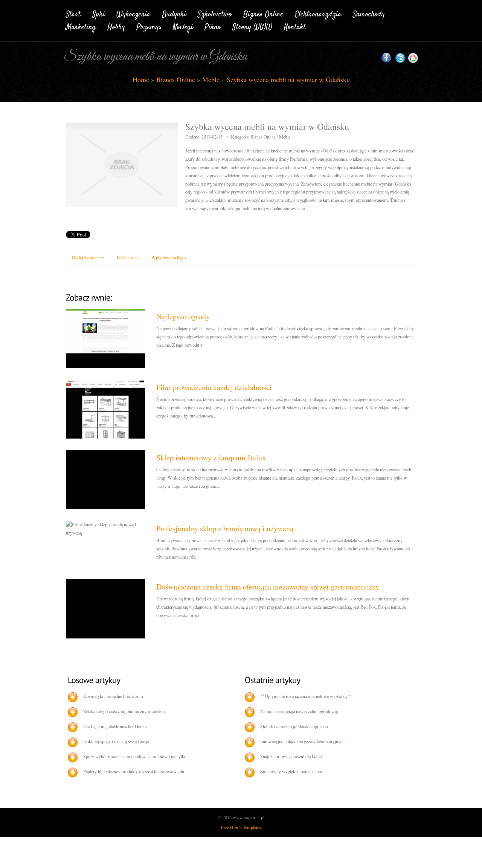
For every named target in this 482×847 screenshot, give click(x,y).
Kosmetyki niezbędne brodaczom (113, 696)
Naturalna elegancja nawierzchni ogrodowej (299, 711)
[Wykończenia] (133, 13)
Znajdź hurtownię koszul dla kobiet (291, 756)
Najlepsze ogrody (183, 316)
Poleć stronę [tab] (128, 257)
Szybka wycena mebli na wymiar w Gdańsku (288, 79)
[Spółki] (99, 13)
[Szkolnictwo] (215, 13)
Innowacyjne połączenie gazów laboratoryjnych (302, 741)
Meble (211, 79)
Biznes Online (175, 79)
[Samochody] (368, 13)
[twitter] (400, 58)
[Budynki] (174, 13)
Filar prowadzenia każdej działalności (214, 387)
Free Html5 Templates (241, 827)
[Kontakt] (294, 26)
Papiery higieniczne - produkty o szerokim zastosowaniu (133, 771)
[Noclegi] (183, 26)
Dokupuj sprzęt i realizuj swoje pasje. (116, 741)
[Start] (73, 13)
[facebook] (386, 58)
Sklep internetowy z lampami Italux (211, 457)
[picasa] (413, 58)
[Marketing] (81, 26)
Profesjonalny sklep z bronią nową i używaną (224, 528)
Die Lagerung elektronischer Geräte (114, 726)
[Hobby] (116, 26)
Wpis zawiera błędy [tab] (169, 257)
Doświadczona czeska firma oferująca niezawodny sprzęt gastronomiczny (267, 587)
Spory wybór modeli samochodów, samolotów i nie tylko (134, 756)
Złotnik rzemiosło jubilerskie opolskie (294, 726)
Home (141, 79)
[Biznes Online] (263, 13)
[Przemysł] (149, 26)
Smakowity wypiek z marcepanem (291, 771)
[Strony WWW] (252, 26)
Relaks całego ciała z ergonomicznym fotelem (124, 711)
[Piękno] (213, 26)
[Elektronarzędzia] (318, 13)
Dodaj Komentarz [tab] (88, 257)
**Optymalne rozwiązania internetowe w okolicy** (306, 696)
